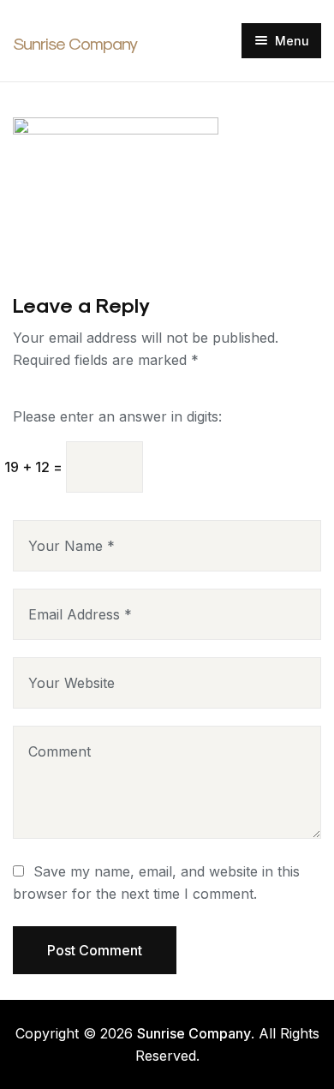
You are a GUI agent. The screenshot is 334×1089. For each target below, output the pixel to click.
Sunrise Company (75, 43)
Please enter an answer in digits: (117, 416)
